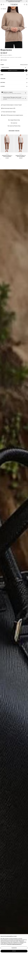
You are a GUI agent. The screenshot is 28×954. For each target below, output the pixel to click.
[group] (14, 1)
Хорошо (14, 951)
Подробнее (14, 947)
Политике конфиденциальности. (14, 944)
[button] (26, 27)
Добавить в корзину (12, 70)
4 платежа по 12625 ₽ (6, 55)
